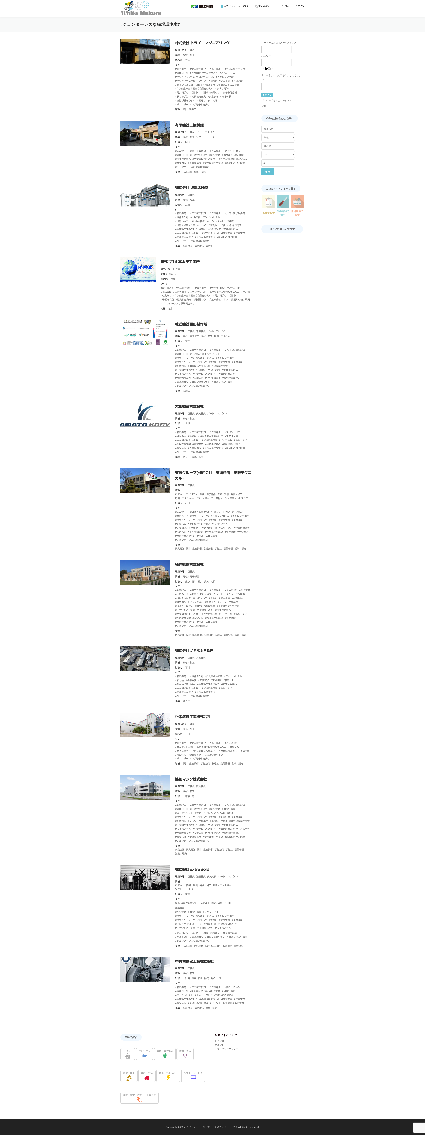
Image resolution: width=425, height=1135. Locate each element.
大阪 (187, 60)
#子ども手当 (181, 96)
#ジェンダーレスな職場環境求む (192, 104)
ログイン (300, 6)
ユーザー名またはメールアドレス (278, 42)
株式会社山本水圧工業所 (180, 262)
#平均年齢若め (213, 378)
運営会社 (219, 1040)
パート (199, 132)
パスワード (267, 55)
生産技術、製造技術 (193, 246)
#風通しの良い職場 (207, 100)
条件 (177, 903)
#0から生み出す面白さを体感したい (194, 88)
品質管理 (228, 548)
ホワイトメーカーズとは (236, 6)
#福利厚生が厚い (184, 237)
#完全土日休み (232, 151)
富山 (194, 796)
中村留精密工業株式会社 (194, 961)
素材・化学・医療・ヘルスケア (232, 498)
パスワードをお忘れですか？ (276, 100)
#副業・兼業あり (211, 92)
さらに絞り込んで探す (282, 229)
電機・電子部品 (191, 336)
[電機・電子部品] (165, 1055)
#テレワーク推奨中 (228, 602)
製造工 (192, 109)
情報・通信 (223, 494)
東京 (187, 581)
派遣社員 (201, 331)
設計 (185, 109)
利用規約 (219, 1044)
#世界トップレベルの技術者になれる (194, 77)
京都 (187, 205)
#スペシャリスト (228, 73)
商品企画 (187, 172)
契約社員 (201, 413)
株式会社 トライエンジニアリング (202, 43)
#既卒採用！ (216, 69)
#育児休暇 (225, 96)
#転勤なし (239, 155)
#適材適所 (237, 81)
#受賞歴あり (194, 163)
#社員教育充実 (198, 96)
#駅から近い (208, 233)
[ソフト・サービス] (193, 1077)
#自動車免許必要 (199, 155)
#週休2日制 (181, 73)
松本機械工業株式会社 (193, 717)
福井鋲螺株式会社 (189, 564)
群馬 (187, 978)
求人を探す (264, 6)
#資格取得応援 (229, 92)
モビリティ (192, 494)
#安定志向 (212, 96)
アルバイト (210, 132)
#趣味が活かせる (184, 85)
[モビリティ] (144, 1055)
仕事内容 (179, 908)
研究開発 (179, 548)
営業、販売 (200, 172)
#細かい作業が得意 (205, 85)
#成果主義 (224, 81)
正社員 (191, 50)
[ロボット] (127, 1055)
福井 (200, 581)
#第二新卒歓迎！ (199, 69)
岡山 (187, 142)
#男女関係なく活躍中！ (187, 92)
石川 (187, 503)
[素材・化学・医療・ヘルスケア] (139, 1099)
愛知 (206, 581)
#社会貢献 (195, 73)
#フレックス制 (195, 602)
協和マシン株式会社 (191, 779)
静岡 (206, 978)
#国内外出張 (179, 292)
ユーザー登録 (283, 6)
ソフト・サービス (205, 137)
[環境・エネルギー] (168, 1077)
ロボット (179, 494)
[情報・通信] (185, 1055)
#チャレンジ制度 (225, 77)
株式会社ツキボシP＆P (194, 650)
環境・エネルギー (223, 336)
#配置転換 (237, 598)
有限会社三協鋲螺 (189, 125)
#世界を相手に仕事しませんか (191, 81)
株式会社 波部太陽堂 (191, 187)
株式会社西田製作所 (191, 324)
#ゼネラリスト (210, 73)
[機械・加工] (129, 1077)
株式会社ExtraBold (192, 869)
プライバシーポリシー (226, 1048)
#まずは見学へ (223, 88)
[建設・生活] (147, 1077)
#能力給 (213, 81)
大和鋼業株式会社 (189, 406)
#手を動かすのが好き (228, 85)
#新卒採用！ (181, 69)
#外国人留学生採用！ (236, 69)
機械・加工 (189, 55)
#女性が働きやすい (185, 100)
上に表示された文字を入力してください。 (281, 77)
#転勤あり (210, 602)
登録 (263, 106)
